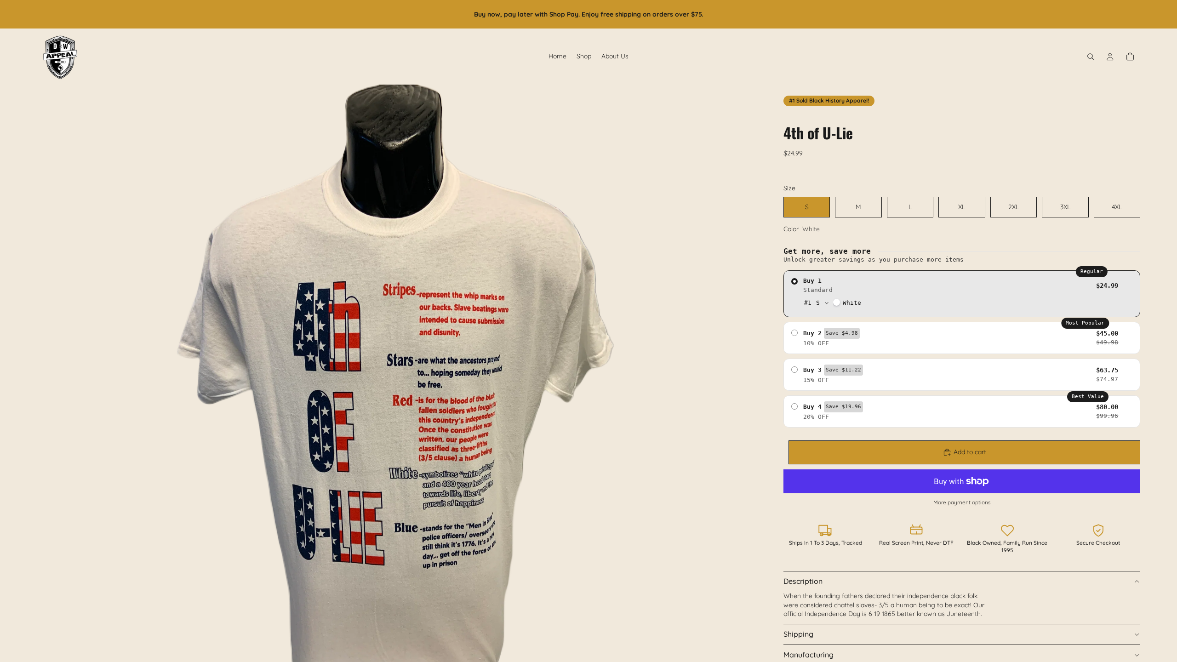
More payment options (961, 502)
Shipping (798, 634)
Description (803, 581)
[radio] (961, 293)
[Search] (1090, 56)
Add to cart (970, 452)
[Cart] (1130, 56)
